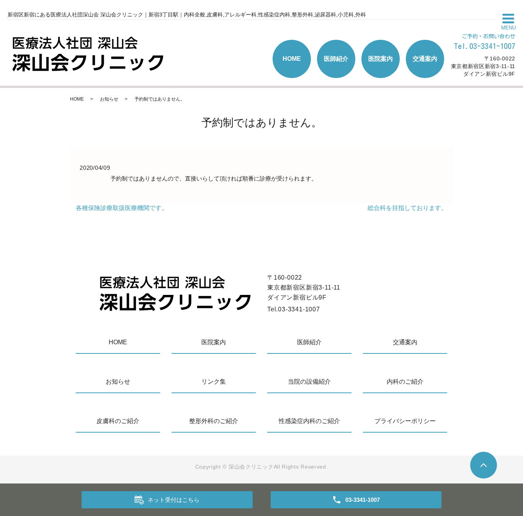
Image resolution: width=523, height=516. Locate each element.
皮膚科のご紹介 (117, 421)
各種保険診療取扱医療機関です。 (122, 208)
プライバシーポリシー (405, 421)
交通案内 (425, 58)
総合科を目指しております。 (407, 208)
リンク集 (213, 381)
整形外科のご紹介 (213, 421)
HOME (292, 58)
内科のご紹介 (405, 381)
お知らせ (109, 99)
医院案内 (380, 58)
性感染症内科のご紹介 (309, 421)
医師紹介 (336, 58)
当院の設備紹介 (309, 381)
